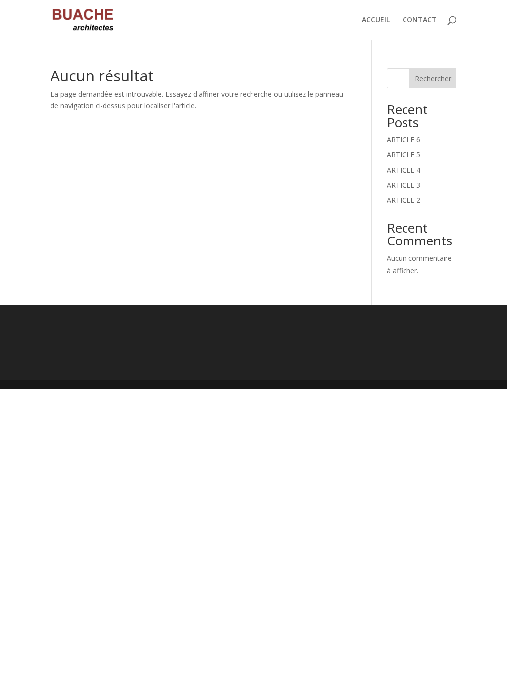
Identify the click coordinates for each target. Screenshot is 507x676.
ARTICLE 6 (403, 139)
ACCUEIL (376, 20)
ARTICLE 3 (403, 185)
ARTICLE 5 (403, 154)
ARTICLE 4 (403, 170)
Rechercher (433, 78)
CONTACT (420, 20)
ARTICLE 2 (403, 200)
